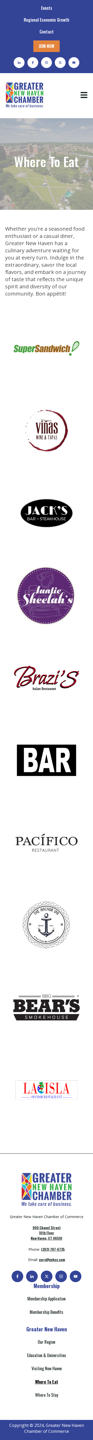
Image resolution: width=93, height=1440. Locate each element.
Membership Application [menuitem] (46, 1299)
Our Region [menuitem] (46, 1342)
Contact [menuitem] (47, 32)
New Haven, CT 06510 (46, 1233)
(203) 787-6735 (53, 1249)
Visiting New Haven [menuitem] (47, 1368)
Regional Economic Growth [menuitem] (46, 20)
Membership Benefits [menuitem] (46, 1312)
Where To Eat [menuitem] (46, 1382)
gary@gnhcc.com (52, 1259)
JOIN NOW (46, 46)
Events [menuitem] (46, 8)
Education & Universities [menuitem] (46, 1355)
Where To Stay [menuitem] (46, 1395)
